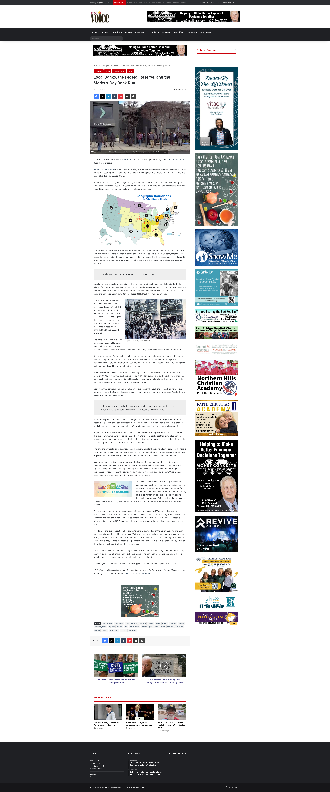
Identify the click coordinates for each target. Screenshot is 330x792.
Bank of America (131, 623)
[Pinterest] (120, 96)
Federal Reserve (176, 159)
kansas (162, 627)
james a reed (153, 627)
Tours (103, 32)
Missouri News (119, 71)
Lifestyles (106, 65)
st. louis (123, 630)
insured (144, 627)
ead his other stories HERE (138, 573)
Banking (150, 623)
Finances (114, 65)
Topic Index (205, 32)
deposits (112, 627)
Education (152, 32)
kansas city (171, 627)
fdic (126, 627)
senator (104, 630)
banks (158, 623)
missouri (180, 627)
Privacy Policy (95, 777)
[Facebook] (96, 96)
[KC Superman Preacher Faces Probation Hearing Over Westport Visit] (172, 712)
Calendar (166, 32)
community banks (100, 627)
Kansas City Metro (134, 32)
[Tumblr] (114, 96)
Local (108, 71)
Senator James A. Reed (104, 169)
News (130, 71)
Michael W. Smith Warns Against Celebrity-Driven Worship (150, 3)
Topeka (191, 32)
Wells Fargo (132, 630)
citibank (181, 623)
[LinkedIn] (108, 96)
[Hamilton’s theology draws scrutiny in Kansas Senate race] (140, 712)
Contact (93, 774)
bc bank (165, 623)
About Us (203, 3)
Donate (236, 3)
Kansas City (127, 159)
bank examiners (107, 623)
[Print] (133, 96)
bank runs (142, 623)
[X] (102, 96)
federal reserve (134, 627)
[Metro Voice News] (100, 16)
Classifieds (179, 32)
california (173, 623)
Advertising (226, 3)
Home (94, 32)
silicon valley (114, 630)
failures (119, 627)
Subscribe (215, 3)
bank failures (119, 623)
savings (97, 630)
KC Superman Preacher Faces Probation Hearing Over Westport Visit (172, 724)
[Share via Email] (127, 96)
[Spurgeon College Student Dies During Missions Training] (108, 712)
